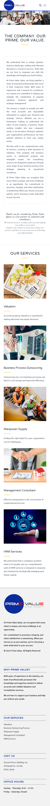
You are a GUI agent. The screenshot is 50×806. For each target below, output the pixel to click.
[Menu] (44, 5)
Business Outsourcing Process (17, 728)
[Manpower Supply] (25, 404)
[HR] (25, 526)
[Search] (39, 5)
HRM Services (13, 551)
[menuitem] (39, 5)
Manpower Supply (15, 429)
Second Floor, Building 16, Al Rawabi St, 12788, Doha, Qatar (16, 766)
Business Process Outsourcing (23, 368)
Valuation (9, 306)
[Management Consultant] (25, 465)
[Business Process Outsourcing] (25, 343)
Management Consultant (20, 490)
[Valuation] (25, 281)
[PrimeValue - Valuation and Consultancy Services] (21, 5)
